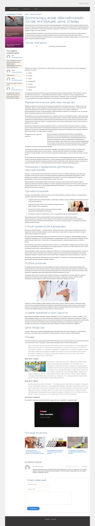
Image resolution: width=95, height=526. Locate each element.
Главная (27, 14)
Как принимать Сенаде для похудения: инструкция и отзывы (55, 451)
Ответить (84, 466)
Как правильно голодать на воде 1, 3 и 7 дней (23, 80)
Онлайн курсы (14, 9)
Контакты (53, 519)
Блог (35, 9)
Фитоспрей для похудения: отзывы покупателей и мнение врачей (77, 451)
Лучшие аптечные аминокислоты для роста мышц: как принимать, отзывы (35, 451)
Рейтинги (26, 9)
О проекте (47, 519)
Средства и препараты (35, 14)
